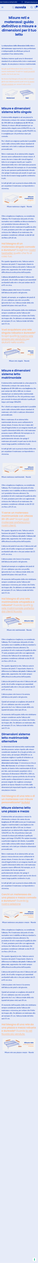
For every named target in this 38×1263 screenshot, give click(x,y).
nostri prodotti (29, 71)
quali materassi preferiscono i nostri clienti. (16, 522)
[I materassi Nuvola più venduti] (13, 253)
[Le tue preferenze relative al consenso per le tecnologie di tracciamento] (34, 1259)
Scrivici (25, 802)
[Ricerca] (31, 7)
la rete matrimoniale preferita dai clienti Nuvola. (18, 608)
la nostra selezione (15, 902)
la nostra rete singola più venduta (17, 337)
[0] (34, 7)
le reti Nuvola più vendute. (17, 1032)
